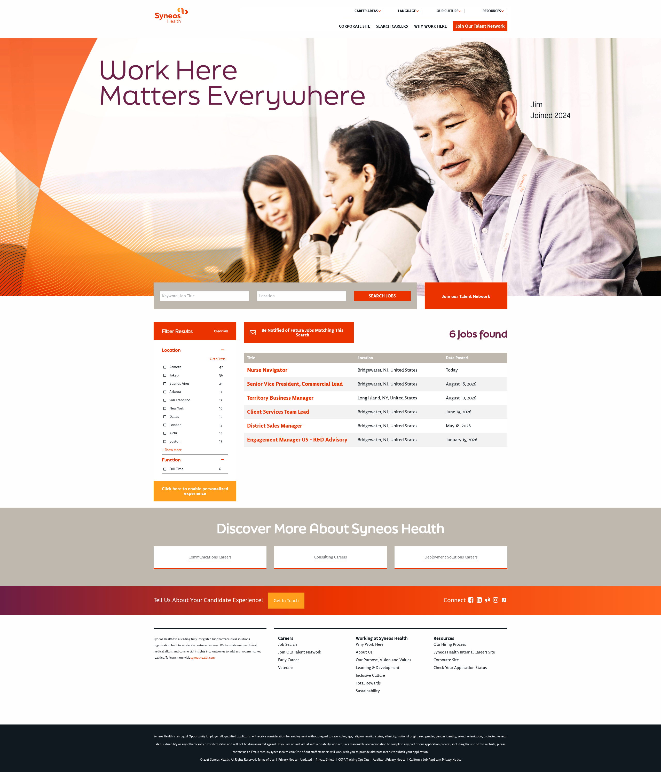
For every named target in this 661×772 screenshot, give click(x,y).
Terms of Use (266, 760)
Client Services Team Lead (278, 411)
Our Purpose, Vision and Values (383, 660)
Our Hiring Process (450, 644)
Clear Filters (217, 359)
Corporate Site (354, 26)
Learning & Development (377, 668)
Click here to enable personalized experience (195, 491)
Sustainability (368, 691)
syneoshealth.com (203, 658)
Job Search (287, 644)
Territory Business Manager (280, 397)
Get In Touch (286, 600)
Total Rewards (368, 683)
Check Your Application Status (460, 668)
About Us (364, 652)
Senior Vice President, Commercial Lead (295, 383)
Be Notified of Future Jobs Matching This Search (302, 332)
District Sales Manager (274, 425)
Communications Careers (209, 557)
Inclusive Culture (370, 675)
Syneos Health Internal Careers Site (464, 652)
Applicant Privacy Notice (389, 760)
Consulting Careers (330, 557)
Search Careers (392, 26)
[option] (330, 167)
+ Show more (172, 450)
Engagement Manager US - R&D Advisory (297, 439)
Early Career (288, 660)
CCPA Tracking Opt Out (354, 760)
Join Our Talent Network (480, 26)
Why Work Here (430, 26)
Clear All (221, 331)
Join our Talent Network (466, 296)
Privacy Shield (325, 760)
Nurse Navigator (267, 369)
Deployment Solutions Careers (450, 557)
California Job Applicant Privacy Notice (435, 760)
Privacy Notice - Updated (295, 760)
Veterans (285, 668)
